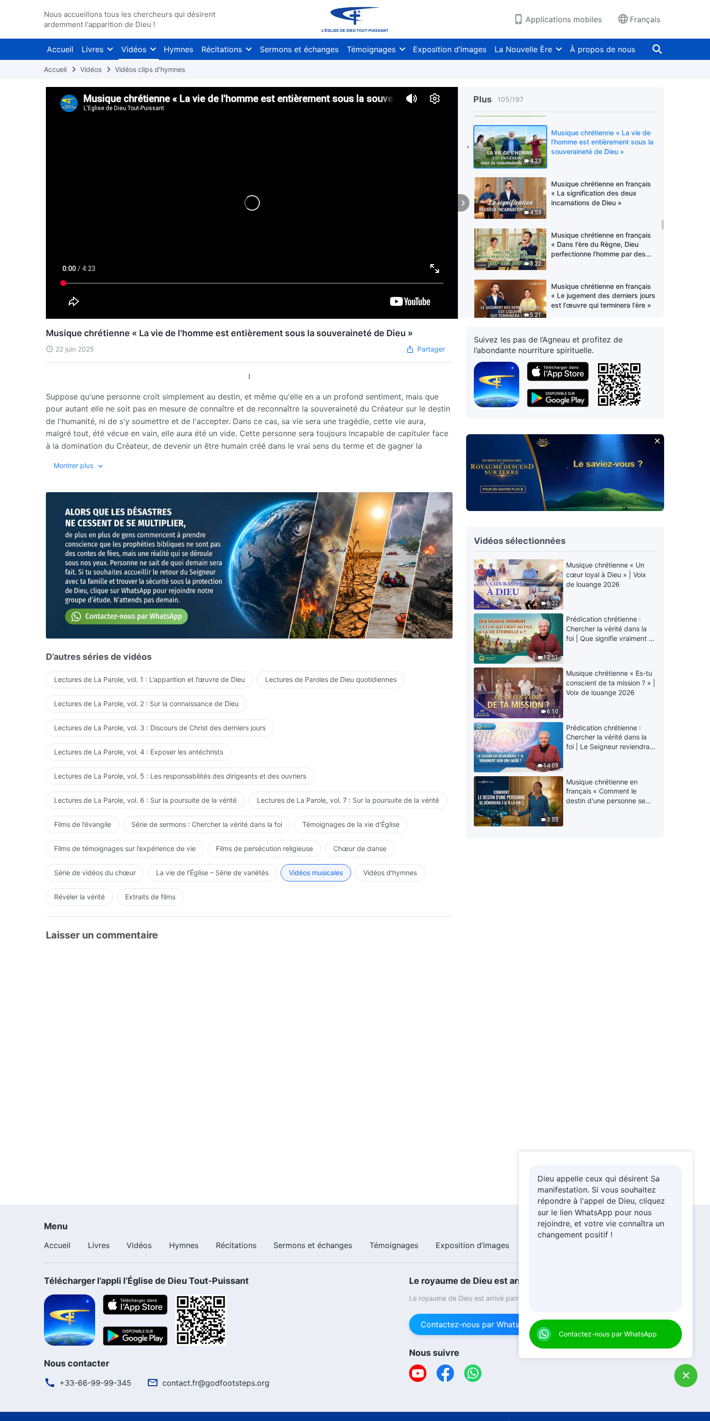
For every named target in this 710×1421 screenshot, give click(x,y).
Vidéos (133, 49)
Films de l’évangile (82, 824)
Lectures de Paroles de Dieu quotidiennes (331, 679)
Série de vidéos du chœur (95, 872)
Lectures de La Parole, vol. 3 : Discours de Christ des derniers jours (160, 728)
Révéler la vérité (79, 897)
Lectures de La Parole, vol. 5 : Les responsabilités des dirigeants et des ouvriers (180, 776)
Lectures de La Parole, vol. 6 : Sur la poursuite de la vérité (145, 800)
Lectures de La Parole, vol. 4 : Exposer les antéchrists (138, 752)
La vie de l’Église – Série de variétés (212, 872)
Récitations (221, 49)
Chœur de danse (359, 848)
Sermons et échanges (299, 49)
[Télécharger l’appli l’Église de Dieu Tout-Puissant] (69, 1319)
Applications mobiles (563, 19)
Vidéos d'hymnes (390, 872)
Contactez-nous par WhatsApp (477, 1324)
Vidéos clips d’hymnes (150, 69)
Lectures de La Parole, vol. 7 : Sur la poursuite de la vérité (348, 800)
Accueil (60, 49)
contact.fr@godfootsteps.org (216, 1383)
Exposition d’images (449, 49)
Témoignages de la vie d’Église (350, 824)
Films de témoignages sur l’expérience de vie (125, 848)
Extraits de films (150, 897)
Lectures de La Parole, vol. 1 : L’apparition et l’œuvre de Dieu (149, 679)
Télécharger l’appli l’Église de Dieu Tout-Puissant (146, 1281)
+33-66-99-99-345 (95, 1383)
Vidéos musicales (316, 872)
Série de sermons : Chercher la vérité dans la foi (206, 824)
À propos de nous (602, 49)
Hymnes (178, 49)
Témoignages (371, 49)
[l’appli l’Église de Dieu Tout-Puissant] (496, 383)
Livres (92, 49)
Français (645, 19)
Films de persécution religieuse (264, 848)
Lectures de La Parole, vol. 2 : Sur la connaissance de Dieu (146, 703)
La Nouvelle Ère (523, 49)
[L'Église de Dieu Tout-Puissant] (355, 19)
